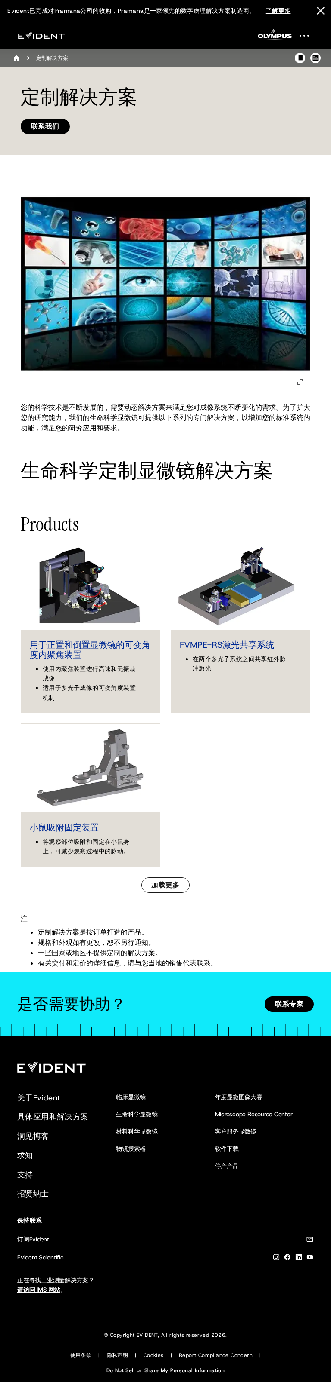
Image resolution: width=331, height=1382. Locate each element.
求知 (25, 1155)
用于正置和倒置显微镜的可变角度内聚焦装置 (90, 649)
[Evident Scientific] (41, 35)
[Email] (310, 1240)
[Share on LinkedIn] (315, 58)
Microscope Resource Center (254, 1114)
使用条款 (81, 1355)
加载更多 (165, 884)
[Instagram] (276, 1258)
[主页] (16, 58)
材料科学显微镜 (136, 1131)
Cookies (154, 1355)
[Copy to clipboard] (300, 58)
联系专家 (289, 1003)
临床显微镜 (131, 1097)
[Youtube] (310, 1258)
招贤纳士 (33, 1194)
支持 (25, 1175)
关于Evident (38, 1098)
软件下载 (227, 1148)
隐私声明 (117, 1355)
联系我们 (45, 126)
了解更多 (278, 11)
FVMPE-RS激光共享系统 (227, 644)
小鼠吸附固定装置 (64, 827)
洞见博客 (33, 1136)
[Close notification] (320, 10)
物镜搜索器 (131, 1148)
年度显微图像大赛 (238, 1097)
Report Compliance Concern (216, 1355)
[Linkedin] (299, 1258)
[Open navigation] (309, 35)
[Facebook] (287, 1258)
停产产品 (227, 1166)
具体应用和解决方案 (53, 1117)
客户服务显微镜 (235, 1131)
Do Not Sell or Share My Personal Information (165, 1370)
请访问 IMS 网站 (38, 1289)
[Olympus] (275, 37)
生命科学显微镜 (136, 1114)
